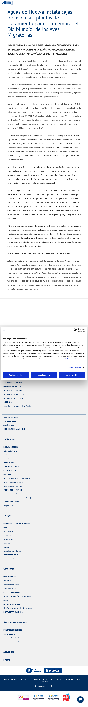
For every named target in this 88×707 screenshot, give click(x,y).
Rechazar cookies (16, 375)
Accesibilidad (56, 679)
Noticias (6, 660)
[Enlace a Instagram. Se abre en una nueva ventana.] (51, 686)
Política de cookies (40, 679)
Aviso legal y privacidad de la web (16, 679)
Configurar (42, 375)
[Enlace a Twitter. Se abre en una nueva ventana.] (47, 686)
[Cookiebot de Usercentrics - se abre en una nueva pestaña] (75, 330)
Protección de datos (73, 679)
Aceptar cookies (71, 375)
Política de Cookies (73, 359)
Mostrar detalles (74, 368)
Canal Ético (44, 681)
